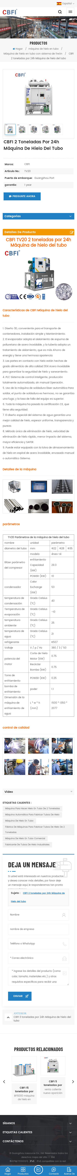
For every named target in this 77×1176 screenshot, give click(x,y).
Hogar (19, 49)
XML (53, 1157)
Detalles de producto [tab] (20, 232)
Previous (4, 1081)
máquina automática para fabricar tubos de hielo (32, 814)
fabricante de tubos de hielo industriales (27, 844)
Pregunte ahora (24, 196)
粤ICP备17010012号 (18, 1161)
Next (73, 1081)
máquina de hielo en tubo (43, 49)
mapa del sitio (39, 1157)
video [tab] (8, 792)
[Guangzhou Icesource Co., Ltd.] (10, 11)
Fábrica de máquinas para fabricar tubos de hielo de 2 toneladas (35, 829)
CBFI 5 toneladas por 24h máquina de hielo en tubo (53, 1083)
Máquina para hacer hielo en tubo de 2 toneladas (32, 808)
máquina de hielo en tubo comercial (25, 838)
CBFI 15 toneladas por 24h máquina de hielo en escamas (24, 1089)
